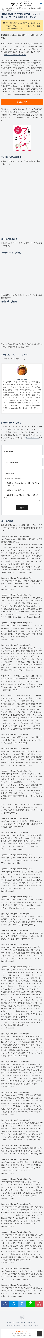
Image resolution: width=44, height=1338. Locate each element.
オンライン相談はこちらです (15, 55)
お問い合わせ (23, 1331)
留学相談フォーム (32, 438)
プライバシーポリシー (30, 1322)
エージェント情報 (18, 1322)
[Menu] (40, 3)
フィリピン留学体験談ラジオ (22, 3)
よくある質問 (22, 102)
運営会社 (9, 1322)
